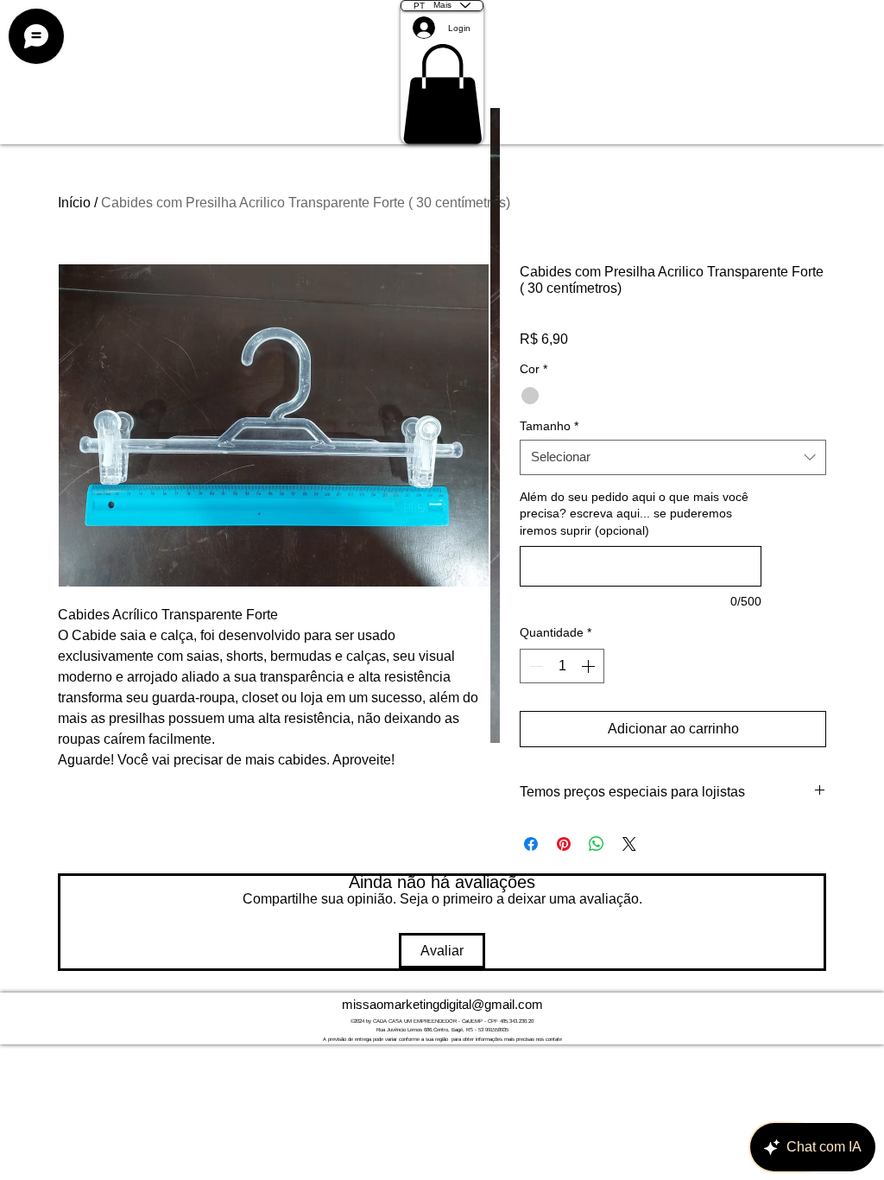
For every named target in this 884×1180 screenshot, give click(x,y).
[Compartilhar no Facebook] (531, 844)
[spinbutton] (562, 666)
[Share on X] (629, 844)
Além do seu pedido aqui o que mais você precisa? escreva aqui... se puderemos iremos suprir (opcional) (634, 513)
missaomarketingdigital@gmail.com (442, 1004)
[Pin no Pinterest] (563, 844)
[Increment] (590, 666)
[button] (442, 94)
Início (74, 202)
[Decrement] (534, 666)
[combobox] (673, 457)
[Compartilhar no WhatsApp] (596, 844)
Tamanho (549, 426)
